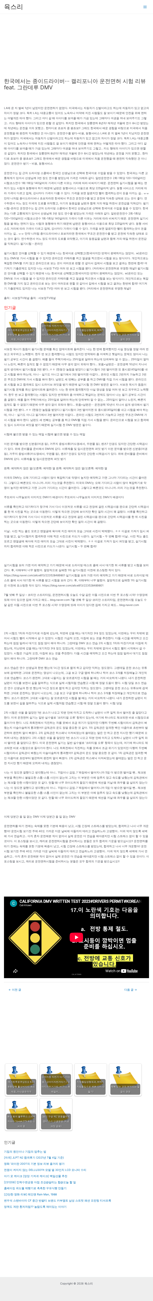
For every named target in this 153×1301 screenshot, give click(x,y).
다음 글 (130, 989)
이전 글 (15, 989)
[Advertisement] (76, 44)
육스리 (13, 7)
